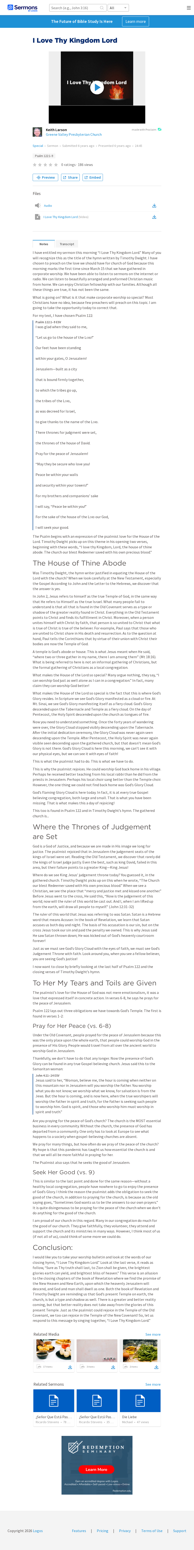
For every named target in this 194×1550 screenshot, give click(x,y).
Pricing (102, 1530)
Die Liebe (129, 1416)
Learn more (135, 21)
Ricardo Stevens (47, 1422)
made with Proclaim (144, 129)
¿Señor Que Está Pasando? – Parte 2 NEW (111, 1416)
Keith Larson (56, 129)
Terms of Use (152, 1530)
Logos (37, 1530)
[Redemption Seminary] (97, 1465)
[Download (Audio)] (155, 205)
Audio (48, 205)
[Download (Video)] (155, 216)
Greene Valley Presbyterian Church (74, 134)
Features (79, 1530)
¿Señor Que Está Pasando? (57, 1416)
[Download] (70, 1367)
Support (179, 1530)
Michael (127, 1422)
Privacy (125, 1530)
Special (38, 146)
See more (153, 1334)
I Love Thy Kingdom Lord (66, 217)
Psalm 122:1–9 (44, 156)
